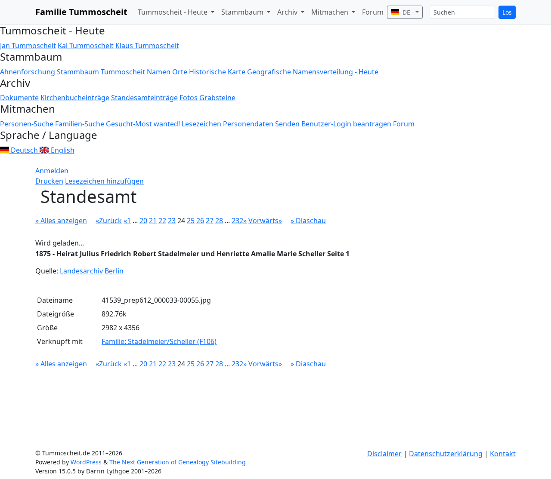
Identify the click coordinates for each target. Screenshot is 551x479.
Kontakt (503, 453)
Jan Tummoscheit (28, 45)
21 (153, 220)
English (61, 150)
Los (507, 12)
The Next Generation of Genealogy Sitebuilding (177, 462)
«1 (127, 220)
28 (219, 220)
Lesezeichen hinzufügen (104, 181)
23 (172, 220)
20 (143, 220)
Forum (373, 12)
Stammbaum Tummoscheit (101, 72)
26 (200, 220)
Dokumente (19, 97)
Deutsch (24, 150)
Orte (179, 72)
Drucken (49, 181)
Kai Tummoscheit (86, 45)
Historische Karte (217, 72)
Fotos (189, 97)
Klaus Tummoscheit (147, 45)
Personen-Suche (26, 124)
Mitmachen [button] (330, 12)
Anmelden (51, 170)
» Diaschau (308, 220)
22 (162, 220)
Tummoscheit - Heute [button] (173, 12)
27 (210, 220)
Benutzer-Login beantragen (346, 124)
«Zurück (109, 220)
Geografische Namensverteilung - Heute (312, 72)
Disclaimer (384, 453)
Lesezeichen (201, 124)
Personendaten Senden (261, 124)
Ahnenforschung (27, 72)
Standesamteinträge (144, 97)
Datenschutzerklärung (446, 453)
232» (239, 220)
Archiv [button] (288, 12)
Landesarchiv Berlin (92, 271)
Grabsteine (217, 97)
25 (191, 220)
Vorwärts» (265, 220)
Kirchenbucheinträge (74, 97)
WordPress (86, 462)
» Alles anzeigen (61, 220)
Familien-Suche (79, 124)
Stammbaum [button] (243, 12)
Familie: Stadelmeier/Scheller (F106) (159, 341)
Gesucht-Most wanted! (143, 124)
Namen (158, 72)
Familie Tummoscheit (81, 12)
